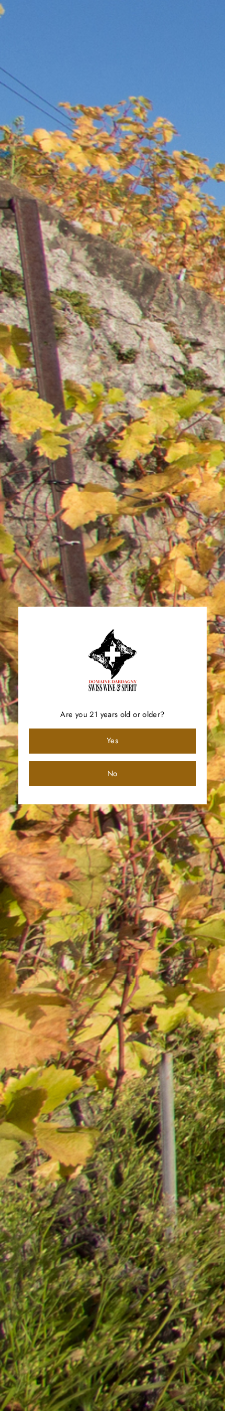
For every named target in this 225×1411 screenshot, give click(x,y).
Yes (112, 740)
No (112, 773)
